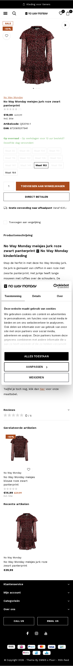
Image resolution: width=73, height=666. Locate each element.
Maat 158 (56, 165)
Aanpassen (34, 366)
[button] (5, 13)
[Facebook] (28, 633)
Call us (19, 621)
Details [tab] (36, 295)
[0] (67, 13)
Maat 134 (55, 158)
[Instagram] (36, 633)
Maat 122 (25, 158)
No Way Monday (13, 97)
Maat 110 (54, 150)
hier (42, 389)
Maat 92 (10, 150)
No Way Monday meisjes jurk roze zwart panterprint (25, 563)
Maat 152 (41, 165)
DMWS (42, 660)
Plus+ (52, 660)
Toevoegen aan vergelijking (25, 222)
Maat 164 (10, 172)
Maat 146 (25, 165)
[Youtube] (45, 633)
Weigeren (36, 377)
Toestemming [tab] (13, 295)
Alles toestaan (36, 356)
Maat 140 (10, 165)
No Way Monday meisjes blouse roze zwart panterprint (19, 481)
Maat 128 (40, 158)
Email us (52, 621)
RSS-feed (63, 660)
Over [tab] (60, 295)
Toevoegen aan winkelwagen (43, 186)
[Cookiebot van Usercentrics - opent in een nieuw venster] (53, 286)
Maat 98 (24, 150)
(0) (19, 109)
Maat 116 (10, 158)
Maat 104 (39, 150)
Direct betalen (36, 196)
